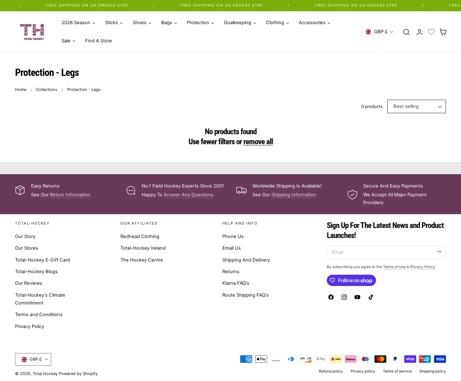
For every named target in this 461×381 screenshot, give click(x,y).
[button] (406, 31)
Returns (230, 271)
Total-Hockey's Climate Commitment (40, 299)
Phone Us (233, 236)
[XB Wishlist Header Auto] (431, 32)
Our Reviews (28, 283)
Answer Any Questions (189, 195)
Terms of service (397, 371)
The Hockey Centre (141, 260)
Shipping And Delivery (246, 260)
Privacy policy (363, 371)
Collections (46, 89)
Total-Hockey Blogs (36, 271)
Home (20, 89)
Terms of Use (395, 267)
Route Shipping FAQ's (245, 295)
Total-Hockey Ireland (143, 248)
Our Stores (26, 248)
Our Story (25, 236)
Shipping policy (432, 371)
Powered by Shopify (78, 373)
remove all (258, 141)
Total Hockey (45, 373)
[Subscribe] (438, 251)
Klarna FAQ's (235, 283)
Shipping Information (293, 195)
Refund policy (331, 371)
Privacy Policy (29, 326)
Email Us (231, 248)
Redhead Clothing (139, 236)
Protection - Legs (84, 89)
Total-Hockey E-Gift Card (42, 260)
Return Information (70, 195)
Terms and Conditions (39, 315)
